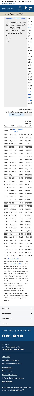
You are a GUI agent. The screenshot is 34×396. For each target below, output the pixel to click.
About (4, 324)
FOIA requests (7, 367)
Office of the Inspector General (13, 378)
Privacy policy (7, 371)
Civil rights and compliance (11, 364)
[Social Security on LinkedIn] (18, 336)
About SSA (6, 356)
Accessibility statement (10, 360)
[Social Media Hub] (21, 336)
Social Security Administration (13, 349)
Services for (7, 318)
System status (7, 382)
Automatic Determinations (16, 18)
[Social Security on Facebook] (3, 336)
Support (5, 308)
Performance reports (9, 374)
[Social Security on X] (7, 336)
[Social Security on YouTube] (10, 336)
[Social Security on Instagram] (14, 336)
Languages (6, 313)
